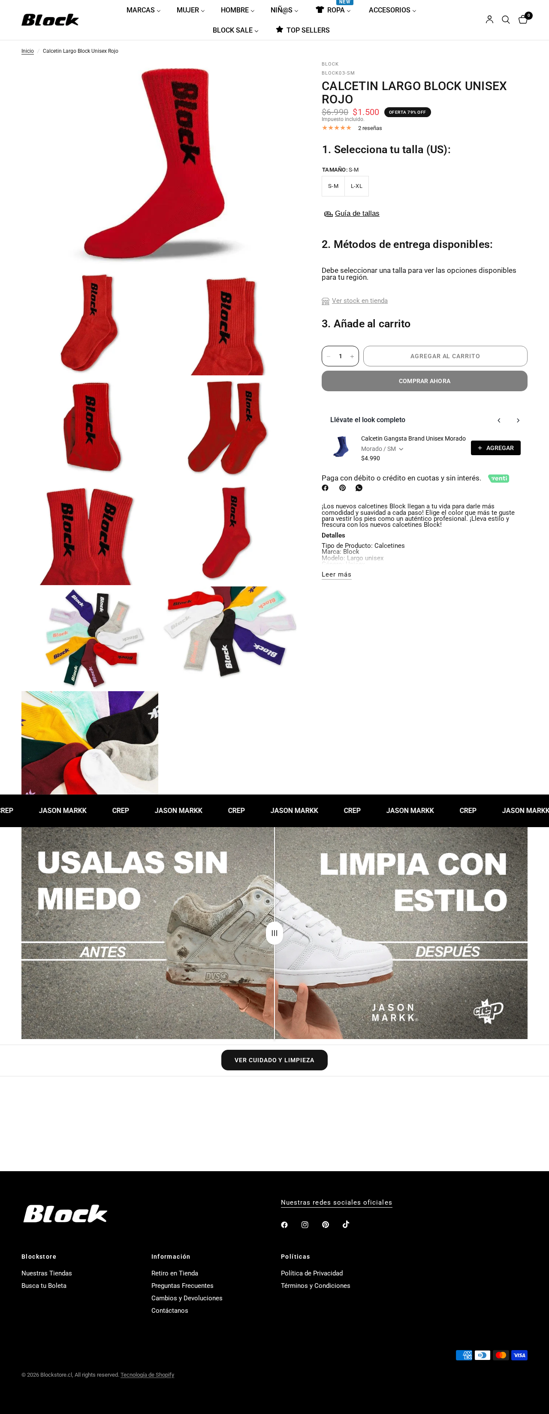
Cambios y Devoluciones (187, 1298)
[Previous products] (499, 420)
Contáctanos (169, 1310)
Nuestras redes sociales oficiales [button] (336, 1202)
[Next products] (518, 420)
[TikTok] (352, 1224)
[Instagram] (311, 1224)
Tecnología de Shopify (147, 1375)
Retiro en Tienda (174, 1273)
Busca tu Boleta (43, 1286)
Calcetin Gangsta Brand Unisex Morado (413, 438)
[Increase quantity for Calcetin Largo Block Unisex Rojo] (352, 356)
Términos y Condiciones (315, 1286)
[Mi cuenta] (490, 20)
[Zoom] (278, 80)
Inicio (27, 51)
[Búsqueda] (506, 20)
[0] (521, 20)
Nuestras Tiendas (46, 1273)
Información (171, 1257)
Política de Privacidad (312, 1273)
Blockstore (39, 1257)
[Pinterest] (344, 488)
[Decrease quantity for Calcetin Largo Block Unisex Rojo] (328, 356)
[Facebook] (327, 488)
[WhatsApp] (361, 488)
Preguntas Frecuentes (182, 1286)
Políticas (296, 1257)
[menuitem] (147, 9)
